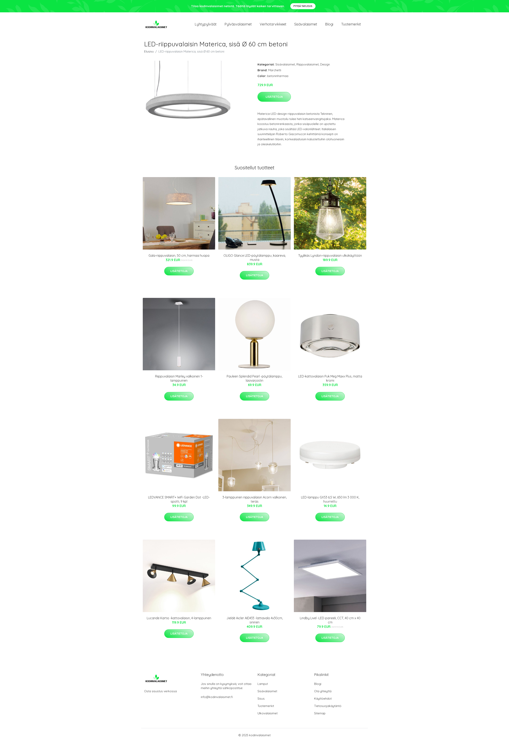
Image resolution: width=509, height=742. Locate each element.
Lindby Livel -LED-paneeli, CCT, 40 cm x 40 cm (330, 620)
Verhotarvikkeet (273, 24)
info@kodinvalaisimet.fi (217, 697)
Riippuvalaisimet (307, 64)
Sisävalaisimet (305, 24)
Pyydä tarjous (302, 6)
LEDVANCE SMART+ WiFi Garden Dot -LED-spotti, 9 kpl (179, 499)
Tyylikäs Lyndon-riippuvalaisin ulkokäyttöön (330, 255)
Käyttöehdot (323, 698)
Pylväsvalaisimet (238, 24)
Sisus (261, 698)
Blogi (329, 24)
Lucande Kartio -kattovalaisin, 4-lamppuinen (179, 618)
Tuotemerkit (351, 24)
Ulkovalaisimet (267, 713)
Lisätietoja (274, 96)
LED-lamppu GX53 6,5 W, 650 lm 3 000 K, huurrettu (330, 499)
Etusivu (149, 51)
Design (325, 64)
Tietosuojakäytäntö (327, 706)
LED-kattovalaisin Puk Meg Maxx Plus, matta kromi (330, 378)
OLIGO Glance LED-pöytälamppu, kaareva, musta (254, 258)
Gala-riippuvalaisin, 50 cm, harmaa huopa (179, 255)
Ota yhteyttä (322, 691)
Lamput (262, 684)
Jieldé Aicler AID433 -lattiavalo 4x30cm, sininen (254, 620)
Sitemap (319, 713)
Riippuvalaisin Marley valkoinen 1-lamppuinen (179, 378)
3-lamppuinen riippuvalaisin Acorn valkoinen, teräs (254, 499)
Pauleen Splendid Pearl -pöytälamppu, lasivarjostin (254, 378)
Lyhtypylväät (206, 24)
